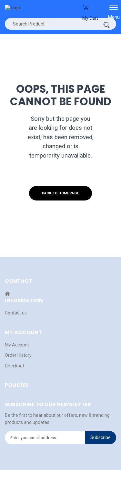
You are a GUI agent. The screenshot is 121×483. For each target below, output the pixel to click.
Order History (18, 355)
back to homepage (60, 193)
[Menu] (113, 10)
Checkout (14, 365)
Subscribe (100, 437)
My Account (17, 344)
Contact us (16, 312)
